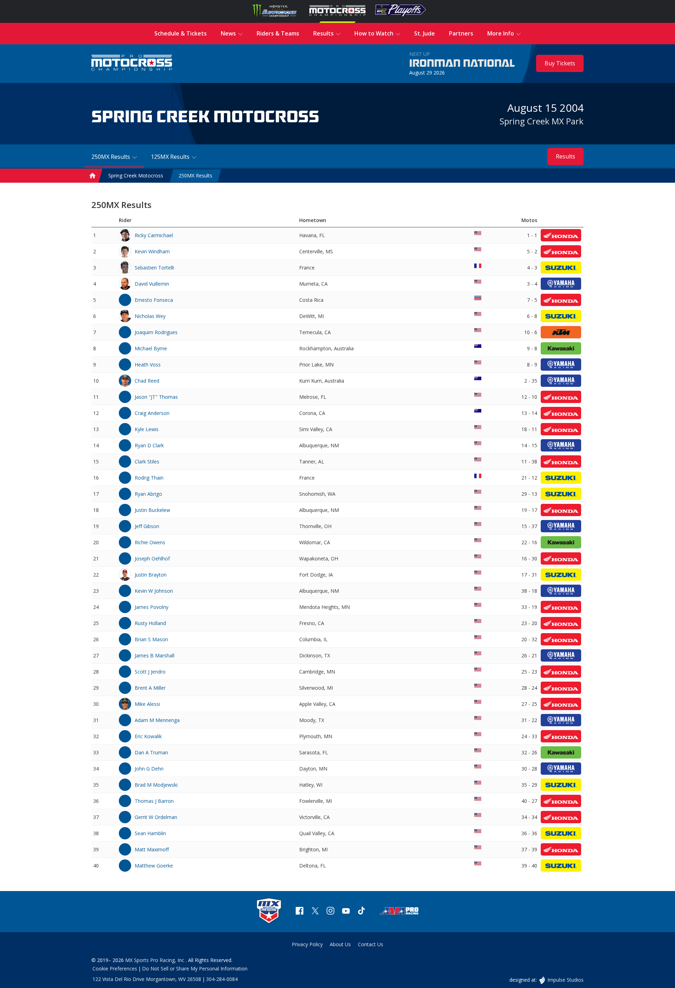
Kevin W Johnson (154, 590)
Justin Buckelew (152, 510)
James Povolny (151, 607)
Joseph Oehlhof (152, 558)
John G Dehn (149, 768)
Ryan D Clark (149, 445)
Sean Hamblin (150, 833)
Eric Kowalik (148, 736)
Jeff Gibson (147, 526)
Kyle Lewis (147, 429)
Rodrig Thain (149, 477)
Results (565, 156)
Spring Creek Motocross (135, 176)
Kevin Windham (152, 251)
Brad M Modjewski (156, 784)
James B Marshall (154, 655)
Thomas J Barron (154, 801)
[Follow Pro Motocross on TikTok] (361, 911)
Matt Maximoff (152, 849)
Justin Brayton (151, 574)
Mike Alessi (147, 704)
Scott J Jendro (150, 671)
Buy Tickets (560, 63)
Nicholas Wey (150, 316)
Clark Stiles (147, 461)
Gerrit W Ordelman (156, 817)
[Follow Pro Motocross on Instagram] (330, 911)
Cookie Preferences (114, 968)
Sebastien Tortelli (154, 267)
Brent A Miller (150, 687)
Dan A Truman (151, 752)
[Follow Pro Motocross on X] (315, 911)
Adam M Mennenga (157, 720)
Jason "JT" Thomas (156, 397)
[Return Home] (131, 63)
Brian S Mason (151, 639)
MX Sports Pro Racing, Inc (155, 960)
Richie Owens (150, 542)
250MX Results (195, 176)
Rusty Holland (150, 623)
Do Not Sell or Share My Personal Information (195, 968)
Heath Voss (148, 364)
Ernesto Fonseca (154, 300)
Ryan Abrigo (148, 493)
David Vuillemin (152, 283)
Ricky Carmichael (154, 235)
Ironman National (462, 63)
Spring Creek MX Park (542, 121)
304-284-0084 (222, 979)
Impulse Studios (565, 979)
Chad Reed (147, 380)
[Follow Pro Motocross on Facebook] (299, 911)
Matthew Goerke (154, 865)
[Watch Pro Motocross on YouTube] (346, 911)
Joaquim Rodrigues (156, 332)
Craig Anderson (152, 413)
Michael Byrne (151, 348)
